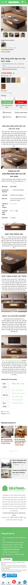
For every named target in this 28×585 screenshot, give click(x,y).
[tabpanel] (7, 435)
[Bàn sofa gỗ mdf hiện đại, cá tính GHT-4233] (7, 432)
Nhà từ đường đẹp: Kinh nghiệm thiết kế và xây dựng (20, 462)
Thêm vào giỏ (7, 102)
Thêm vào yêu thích (8, 106)
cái (14, 98)
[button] (6, 559)
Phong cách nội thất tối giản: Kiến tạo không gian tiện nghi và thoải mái (19, 472)
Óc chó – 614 (18, 393)
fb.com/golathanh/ (13, 552)
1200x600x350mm (17, 403)
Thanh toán (8, 117)
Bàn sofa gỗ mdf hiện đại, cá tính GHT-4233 (7, 440)
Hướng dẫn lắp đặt (22, 106)
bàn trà (6, 237)
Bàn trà (8, 413)
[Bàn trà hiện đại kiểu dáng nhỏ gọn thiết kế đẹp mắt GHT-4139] (21, 432)
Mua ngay (21, 102)
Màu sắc (3, 75)
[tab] (5, 2)
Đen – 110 (14, 390)
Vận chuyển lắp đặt (22, 112)
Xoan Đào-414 (19, 400)
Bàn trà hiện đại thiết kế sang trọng (12, 360)
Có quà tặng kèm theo (7, 49)
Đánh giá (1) (8, 112)
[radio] (3, 80)
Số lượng (3, 95)
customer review (11, 47)
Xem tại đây (13, 203)
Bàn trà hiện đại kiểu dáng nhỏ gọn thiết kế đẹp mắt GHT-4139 (20, 441)
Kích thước (4, 90)
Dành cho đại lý (22, 117)
